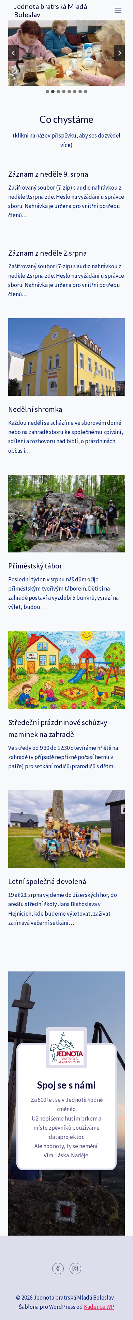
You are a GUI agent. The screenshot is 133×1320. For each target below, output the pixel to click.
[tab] (47, 91)
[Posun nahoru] (116, 1310)
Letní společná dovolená (47, 881)
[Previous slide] (13, 53)
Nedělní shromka (35, 409)
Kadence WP (99, 1306)
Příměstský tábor (35, 565)
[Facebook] (58, 1268)
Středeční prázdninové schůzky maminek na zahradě (57, 728)
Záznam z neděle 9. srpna (48, 174)
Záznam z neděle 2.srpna (47, 253)
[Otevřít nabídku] (118, 10)
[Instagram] (75, 1268)
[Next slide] (119, 53)
